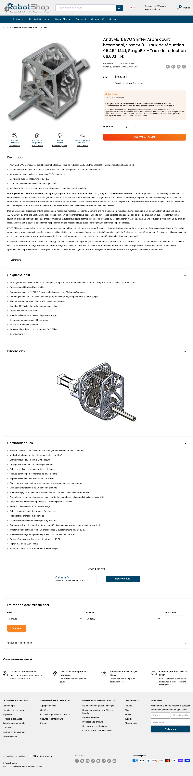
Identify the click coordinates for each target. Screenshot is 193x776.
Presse (43, 723)
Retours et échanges (12, 719)
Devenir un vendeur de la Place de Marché (98, 711)
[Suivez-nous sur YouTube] (98, 761)
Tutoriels (129, 719)
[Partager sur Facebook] (168, 66)
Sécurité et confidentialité (51, 719)
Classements (131, 723)
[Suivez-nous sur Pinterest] (93, 761)
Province (90, 612)
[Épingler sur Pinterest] (173, 66)
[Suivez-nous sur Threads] (114, 761)
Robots (128, 714)
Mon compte (151, 9)
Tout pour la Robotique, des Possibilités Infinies (22, 766)
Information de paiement (14, 732)
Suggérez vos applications (94, 726)
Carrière (44, 710)
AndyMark (108, 63)
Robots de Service (38, 19)
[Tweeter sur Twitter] (179, 66)
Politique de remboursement (19, 643)
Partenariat (81, 19)
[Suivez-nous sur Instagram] (88, 761)
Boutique (16, 19)
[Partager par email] (184, 66)
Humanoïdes (61, 19)
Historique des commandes (15, 710)
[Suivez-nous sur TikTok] (104, 761)
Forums (128, 705)
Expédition (7, 714)
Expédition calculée (123, 83)
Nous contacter (10, 736)
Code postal (170, 612)
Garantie (7, 727)
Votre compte (9, 705)
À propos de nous (48, 705)
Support (113, 19)
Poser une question (59, 146)
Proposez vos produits (92, 722)
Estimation (16, 628)
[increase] (135, 127)
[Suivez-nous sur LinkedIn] (109, 761)
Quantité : (108, 126)
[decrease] (118, 127)
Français (45, 756)
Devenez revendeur (91, 717)
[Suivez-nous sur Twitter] (82, 761)
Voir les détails (14, 146)
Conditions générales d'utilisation (55, 714)
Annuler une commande (14, 723)
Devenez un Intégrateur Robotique (98, 705)
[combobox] (86, 8)
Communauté (97, 19)
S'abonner (170, 729)
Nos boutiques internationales (15, 756)
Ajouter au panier (145, 137)
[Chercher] (119, 8)
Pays (9, 612)
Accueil (6, 27)
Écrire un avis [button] (122, 578)
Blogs (127, 710)
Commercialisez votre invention (96, 730)
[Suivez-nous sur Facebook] (77, 761)
